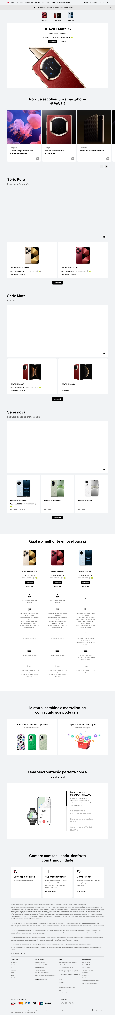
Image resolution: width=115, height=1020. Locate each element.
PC (12, 967)
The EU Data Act (63, 993)
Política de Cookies (52, 1010)
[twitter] (66, 1003)
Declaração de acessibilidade (89, 983)
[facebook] (62, 1003)
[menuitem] (22, 962)
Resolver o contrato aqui (41, 979)
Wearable (13, 965)
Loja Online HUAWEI (40, 962)
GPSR (60, 990)
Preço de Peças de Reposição (66, 967)
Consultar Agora (50, 891)
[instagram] (73, 1003)
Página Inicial (15, 954)
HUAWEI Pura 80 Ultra (19, 268)
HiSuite (60, 979)
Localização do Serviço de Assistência (68, 962)
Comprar (63, 41)
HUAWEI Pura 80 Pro (69, 268)
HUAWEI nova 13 (85, 500)
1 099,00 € (82, 271)
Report (84, 978)
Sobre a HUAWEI (86, 962)
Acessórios (14, 978)
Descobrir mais (68, 7)
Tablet (12, 972)
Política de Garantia (63, 965)
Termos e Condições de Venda (42, 965)
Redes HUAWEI (86, 965)
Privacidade (85, 972)
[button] (100, 2)
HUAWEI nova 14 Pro (18, 500)
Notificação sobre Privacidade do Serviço (69, 977)
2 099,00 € (64, 38)
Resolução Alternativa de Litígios (67, 987)
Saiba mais (52, 41)
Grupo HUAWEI (86, 967)
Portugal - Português (99, 1010)
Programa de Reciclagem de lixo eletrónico (69, 974)
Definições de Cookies (64, 1010)
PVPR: (59, 38)
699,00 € (31, 504)
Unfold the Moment (57, 33)
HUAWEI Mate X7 (57, 28)
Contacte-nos (85, 975)
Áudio (12, 975)
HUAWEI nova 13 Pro (52, 500)
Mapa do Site (14, 1010)
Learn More (85, 582)
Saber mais (13, 274)
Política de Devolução (40, 970)
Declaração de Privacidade (38, 1010)
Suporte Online (81, 891)
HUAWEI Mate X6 (68, 384)
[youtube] (70, 1003)
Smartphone (14, 962)
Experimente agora (82, 731)
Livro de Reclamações (64, 985)
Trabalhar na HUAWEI (87, 970)
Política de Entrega (39, 967)
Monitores (13, 970)
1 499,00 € (32, 271)
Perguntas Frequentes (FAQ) (42, 972)
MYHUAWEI (61, 982)
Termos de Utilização (25, 1010)
